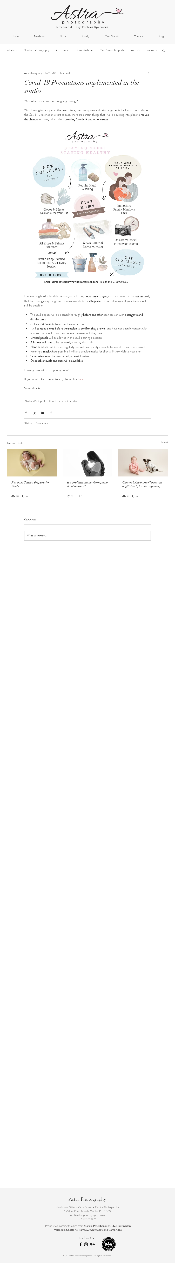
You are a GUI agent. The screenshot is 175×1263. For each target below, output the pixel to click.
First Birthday (85, 50)
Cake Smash (63, 50)
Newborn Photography (36, 50)
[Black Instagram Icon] (86, 1244)
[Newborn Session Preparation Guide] (32, 462)
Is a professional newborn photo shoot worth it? (87, 484)
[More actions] (149, 73)
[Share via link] (51, 412)
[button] (163, 50)
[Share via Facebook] (26, 412)
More (150, 50)
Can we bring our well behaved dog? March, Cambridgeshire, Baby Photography (142, 484)
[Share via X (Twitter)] (34, 412)
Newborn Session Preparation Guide (30, 484)
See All (164, 442)
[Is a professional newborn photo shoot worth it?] (87, 462)
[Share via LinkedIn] (42, 412)
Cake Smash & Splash (111, 50)
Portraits (135, 50)
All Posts (12, 50)
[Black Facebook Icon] (80, 1244)
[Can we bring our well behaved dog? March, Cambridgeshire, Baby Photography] (143, 462)
